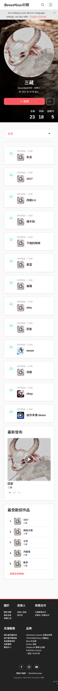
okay (29, 393)
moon (30, 350)
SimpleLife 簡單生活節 (35, 647)
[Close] (54, 13)
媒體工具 (7, 618)
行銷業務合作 (40, 612)
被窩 (29, 286)
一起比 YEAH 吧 (33, 653)
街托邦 (20, 615)
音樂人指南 (21, 612)
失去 (29, 157)
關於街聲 (7, 612)
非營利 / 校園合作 (42, 615)
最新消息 (7, 615)
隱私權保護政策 (10, 635)
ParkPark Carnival (33, 650)
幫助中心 (7, 647)
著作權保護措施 (10, 638)
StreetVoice (16, 4)
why (29, 307)
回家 (10, 483)
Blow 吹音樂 (31, 641)
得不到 (30, 221)
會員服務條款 (9, 641)
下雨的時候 (33, 243)
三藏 (10, 487)
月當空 (26, 551)
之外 (25, 541)
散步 (25, 562)
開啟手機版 (21, 673)
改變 (29, 372)
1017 (29, 178)
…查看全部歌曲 (16, 573)
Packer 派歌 (31, 644)
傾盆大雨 (28, 530)
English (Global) (38, 16)
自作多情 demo (36, 415)
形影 (29, 329)
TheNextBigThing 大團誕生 (37, 638)
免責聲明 (7, 644)
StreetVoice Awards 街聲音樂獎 (39, 635)
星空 (29, 264)
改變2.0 (31, 200)
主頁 (10, 133)
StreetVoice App (35, 673)
